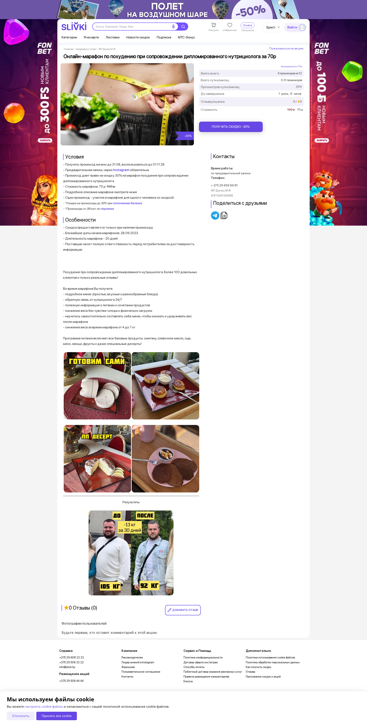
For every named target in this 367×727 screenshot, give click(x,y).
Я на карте (91, 37)
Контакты (127, 676)
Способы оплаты (194, 667)
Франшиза (128, 667)
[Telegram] (215, 215)
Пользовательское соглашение (140, 671)
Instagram (121, 170)
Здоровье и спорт (86, 49)
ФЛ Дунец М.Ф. (107, 49)
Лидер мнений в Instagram (137, 662)
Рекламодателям (132, 657)
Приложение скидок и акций (263, 676)
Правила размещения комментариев (206, 676)
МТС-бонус (186, 37)
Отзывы (250, 671)
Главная (68, 49)
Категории (69, 37)
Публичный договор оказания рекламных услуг (213, 671)
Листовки (113, 37)
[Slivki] (74, 26)
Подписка (164, 37)
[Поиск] (183, 26)
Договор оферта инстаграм (201, 662)
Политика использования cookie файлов (270, 657)
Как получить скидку (258, 667)
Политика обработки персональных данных (273, 662)
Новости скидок (138, 37)
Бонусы (188, 681)
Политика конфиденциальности (203, 657)
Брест (271, 27)
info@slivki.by (67, 667)
